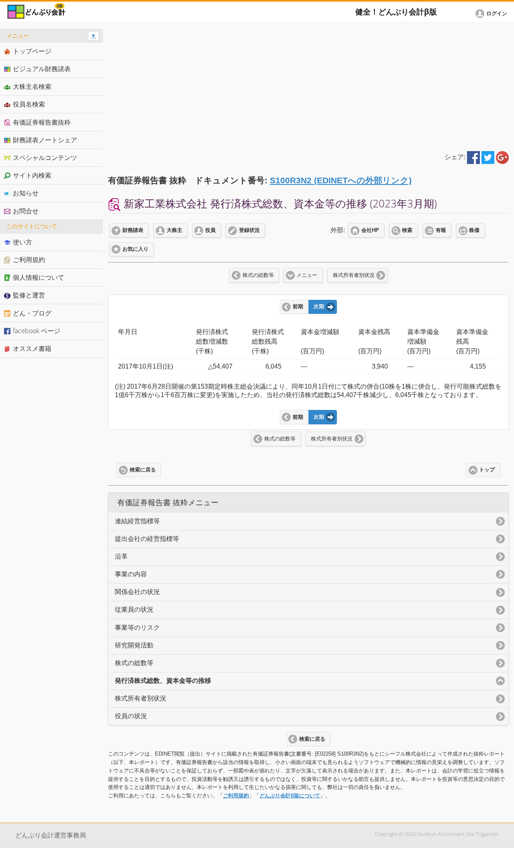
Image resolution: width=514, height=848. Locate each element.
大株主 (174, 230)
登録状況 (249, 230)
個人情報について (38, 277)
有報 (441, 230)
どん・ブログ (32, 313)
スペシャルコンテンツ (45, 157)
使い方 (22, 242)
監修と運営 (29, 295)
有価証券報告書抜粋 (42, 122)
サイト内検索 (32, 175)
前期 (298, 306)
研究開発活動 (134, 645)
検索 (407, 230)
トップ (487, 470)
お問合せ (26, 211)
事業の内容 (131, 574)
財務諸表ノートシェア (45, 139)
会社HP (370, 230)
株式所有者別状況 (354, 275)
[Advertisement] (308, 85)
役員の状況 (131, 716)
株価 (474, 230)
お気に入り (135, 249)
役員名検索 (29, 104)
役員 (210, 230)
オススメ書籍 (32, 348)
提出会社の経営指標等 (147, 538)
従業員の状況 (134, 609)
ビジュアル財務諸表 (42, 68)
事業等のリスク (137, 627)
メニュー (306, 275)
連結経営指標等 (137, 521)
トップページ (32, 51)
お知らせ (26, 192)
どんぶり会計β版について (289, 796)
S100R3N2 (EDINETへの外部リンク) (341, 180)
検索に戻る (143, 470)
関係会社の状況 (137, 591)
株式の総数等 (258, 275)
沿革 (121, 556)
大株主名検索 (32, 86)
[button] (492, 13)
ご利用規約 (236, 796)
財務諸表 (132, 230)
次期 (319, 306)
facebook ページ (36, 330)
